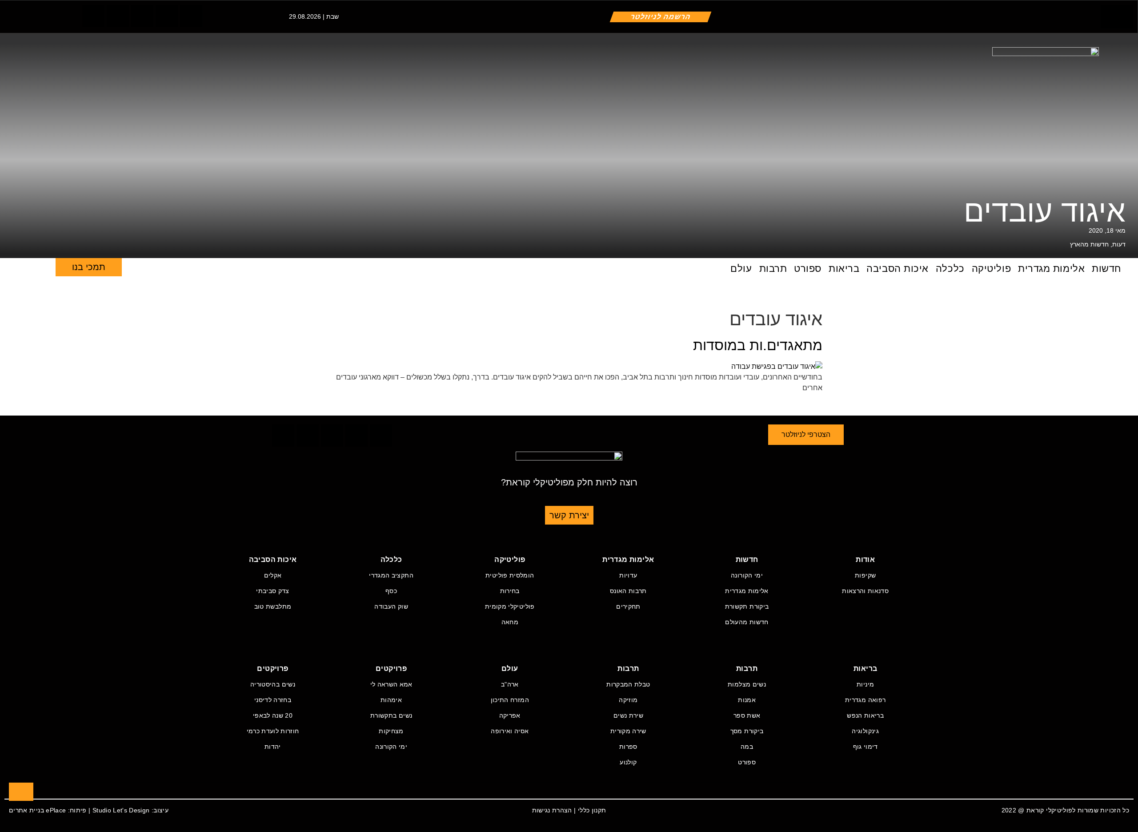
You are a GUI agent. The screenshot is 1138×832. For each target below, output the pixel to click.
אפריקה (510, 715)
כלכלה (950, 268)
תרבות (773, 268)
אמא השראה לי (391, 684)
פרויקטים (391, 668)
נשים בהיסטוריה (272, 684)
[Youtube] (191, 16)
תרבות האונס (628, 590)
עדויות (628, 575)
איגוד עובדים (1045, 211)
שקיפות (865, 575)
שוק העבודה (391, 606)
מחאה (509, 622)
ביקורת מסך (747, 731)
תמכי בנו (88, 267)
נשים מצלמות (747, 684)
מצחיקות (391, 731)
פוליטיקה (991, 268)
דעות (1119, 244)
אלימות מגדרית (1051, 268)
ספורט (807, 268)
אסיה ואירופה (510, 731)
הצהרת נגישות (552, 810)
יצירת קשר (569, 515)
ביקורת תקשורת (747, 606)
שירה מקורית (628, 731)
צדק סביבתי (272, 590)
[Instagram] (142, 16)
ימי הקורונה (747, 575)
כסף (391, 590)
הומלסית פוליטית (509, 575)
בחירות (510, 590)
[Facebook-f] (93, 16)
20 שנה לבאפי (273, 715)
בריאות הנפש (865, 715)
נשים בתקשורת (391, 715)
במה (747, 746)
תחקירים (628, 606)
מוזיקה (628, 699)
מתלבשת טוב (273, 606)
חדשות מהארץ (1089, 244)
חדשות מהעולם (746, 622)
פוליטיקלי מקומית (510, 606)
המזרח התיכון (510, 699)
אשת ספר (746, 715)
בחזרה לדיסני (272, 699)
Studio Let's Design (121, 810)
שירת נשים (628, 715)
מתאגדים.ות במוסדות (757, 345)
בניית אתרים (26, 810)
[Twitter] (118, 16)
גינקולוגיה (865, 731)
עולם (741, 268)
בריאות (844, 268)
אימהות (391, 699)
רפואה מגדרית (865, 699)
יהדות (272, 746)
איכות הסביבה (897, 268)
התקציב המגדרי (391, 575)
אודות (865, 559)
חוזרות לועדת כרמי (273, 731)
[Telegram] (167, 16)
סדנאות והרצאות (865, 590)
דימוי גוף (865, 746)
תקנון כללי (592, 810)
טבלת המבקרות (628, 684)
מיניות (865, 684)
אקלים (273, 575)
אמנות (747, 699)
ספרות (628, 746)
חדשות (1106, 268)
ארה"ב (510, 684)
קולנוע (628, 762)
